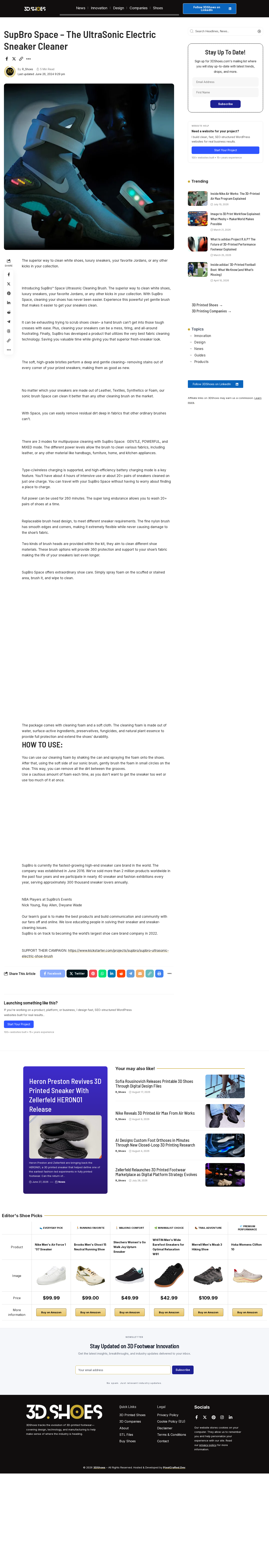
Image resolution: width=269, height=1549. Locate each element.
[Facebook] (196, 1417)
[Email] (140, 973)
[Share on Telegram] (8, 321)
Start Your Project (18, 1024)
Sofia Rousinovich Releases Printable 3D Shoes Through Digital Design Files (154, 1083)
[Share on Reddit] (8, 312)
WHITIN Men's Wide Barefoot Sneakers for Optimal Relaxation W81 (168, 1247)
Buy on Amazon (51, 1312)
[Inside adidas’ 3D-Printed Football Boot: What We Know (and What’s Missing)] (198, 269)
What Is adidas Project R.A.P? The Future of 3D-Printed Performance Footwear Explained (233, 244)
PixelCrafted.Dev (174, 1467)
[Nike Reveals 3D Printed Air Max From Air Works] (225, 1116)
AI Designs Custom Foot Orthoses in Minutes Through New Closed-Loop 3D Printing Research (155, 1142)
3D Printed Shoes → (207, 304)
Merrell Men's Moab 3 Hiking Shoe (207, 1247)
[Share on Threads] (8, 331)
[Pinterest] (213, 1417)
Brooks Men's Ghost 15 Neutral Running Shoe (90, 1247)
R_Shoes (27, 69)
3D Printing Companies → (212, 310)
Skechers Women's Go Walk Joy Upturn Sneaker (129, 1247)
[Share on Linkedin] (8, 302)
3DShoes (99, 1467)
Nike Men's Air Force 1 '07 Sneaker (50, 1247)
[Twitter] (205, 1417)
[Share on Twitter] (14, 59)
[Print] (159, 973)
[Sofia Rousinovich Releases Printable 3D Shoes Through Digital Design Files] (225, 1086)
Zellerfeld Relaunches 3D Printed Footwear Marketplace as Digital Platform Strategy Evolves (156, 1172)
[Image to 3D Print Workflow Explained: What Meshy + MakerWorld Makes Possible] (198, 218)
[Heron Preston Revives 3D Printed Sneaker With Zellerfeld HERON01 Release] (65, 1137)
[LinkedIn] (230, 1417)
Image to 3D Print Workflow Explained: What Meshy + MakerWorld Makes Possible (236, 219)
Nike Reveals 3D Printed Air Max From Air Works (155, 1113)
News (61, 1181)
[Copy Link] (21, 59)
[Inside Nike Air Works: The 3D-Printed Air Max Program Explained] (198, 198)
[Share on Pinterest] (8, 293)
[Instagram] (222, 1417)
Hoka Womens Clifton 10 (246, 1247)
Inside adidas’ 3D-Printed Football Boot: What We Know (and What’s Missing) (233, 269)
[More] (28, 59)
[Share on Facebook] (6, 59)
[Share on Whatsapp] (102, 973)
